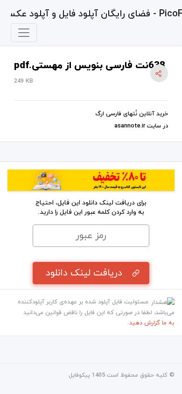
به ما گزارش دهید (151, 323)
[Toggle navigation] (24, 32)
